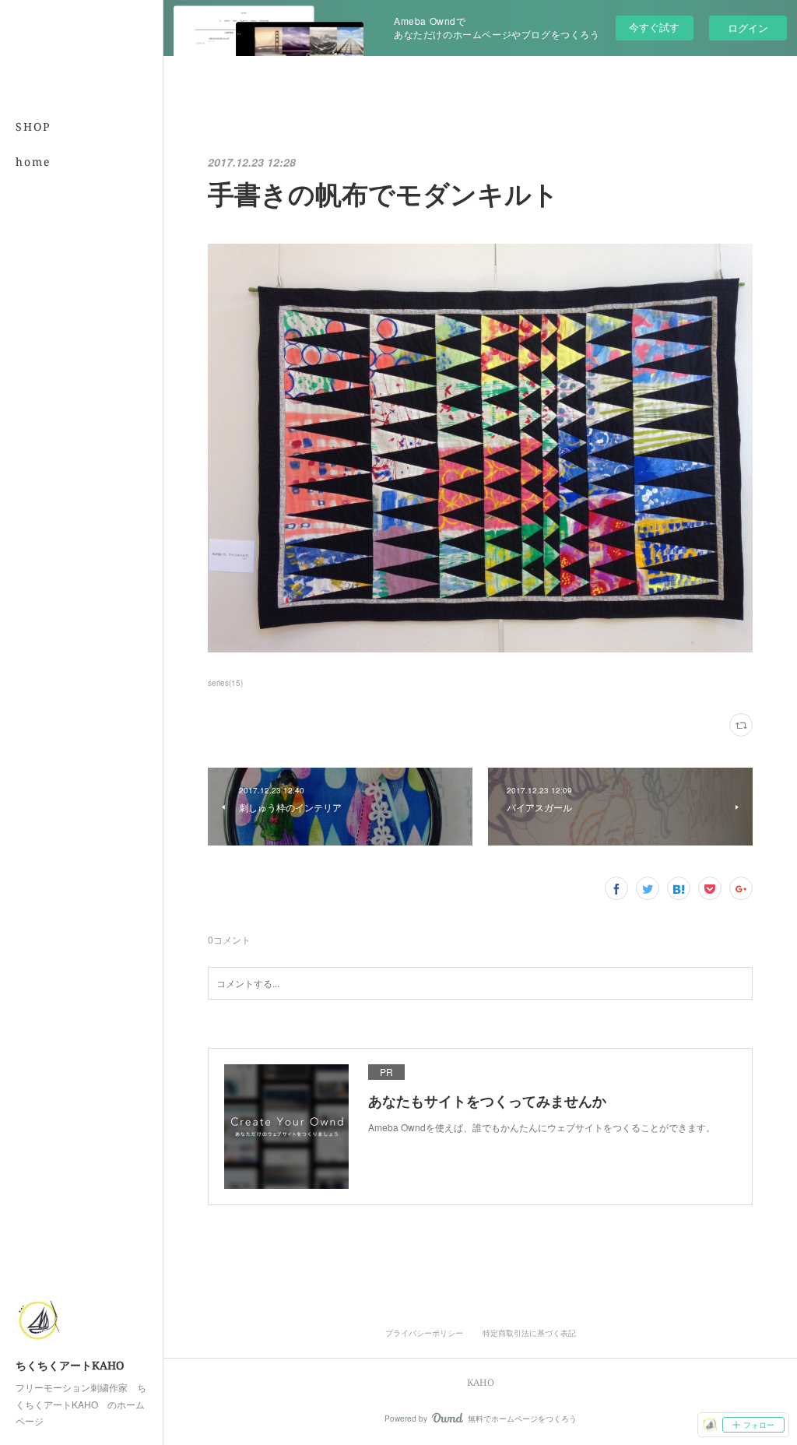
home (33, 161)
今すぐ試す (654, 26)
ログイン (748, 27)
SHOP (33, 126)
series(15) (225, 682)
